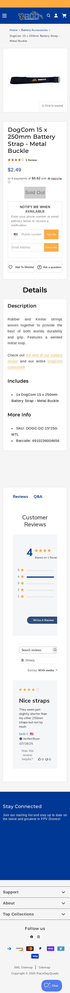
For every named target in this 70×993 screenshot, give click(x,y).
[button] (3, 15)
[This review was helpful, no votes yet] (39, 759)
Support (11, 892)
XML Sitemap (23, 967)
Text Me (51, 234)
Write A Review (43, 620)
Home (14, 30)
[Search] (49, 15)
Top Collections (18, 914)
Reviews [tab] (20, 496)
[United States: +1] (15, 234)
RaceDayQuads (48, 973)
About (9, 903)
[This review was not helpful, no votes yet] (46, 759)
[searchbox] (35, 650)
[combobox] (43, 670)
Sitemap (44, 967)
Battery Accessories (34, 30)
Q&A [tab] (38, 496)
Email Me (51, 247)
